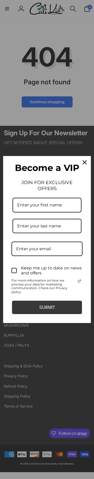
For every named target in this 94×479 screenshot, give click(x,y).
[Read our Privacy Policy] (79, 281)
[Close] (84, 162)
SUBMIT (47, 307)
